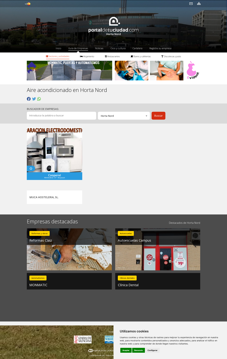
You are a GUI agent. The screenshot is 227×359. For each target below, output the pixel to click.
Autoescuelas (126, 233)
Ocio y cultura (118, 48)
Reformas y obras (39, 233)
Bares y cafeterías (142, 56)
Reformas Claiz (40, 240)
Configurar (153, 350)
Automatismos (38, 278)
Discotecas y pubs (172, 56)
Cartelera (137, 48)
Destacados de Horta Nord (184, 223)
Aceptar (126, 350)
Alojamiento (88, 56)
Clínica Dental (128, 285)
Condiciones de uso (97, 355)
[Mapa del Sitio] (199, 3)
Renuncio (138, 350)
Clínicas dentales (127, 278)
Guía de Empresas (78, 48)
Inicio (58, 48)
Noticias (99, 48)
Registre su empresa (160, 48)
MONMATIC (38, 285)
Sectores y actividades (58, 56)
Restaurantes (113, 56)
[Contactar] (191, 3)
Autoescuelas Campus (134, 240)
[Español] (27, 4)
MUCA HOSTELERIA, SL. (44, 197)
